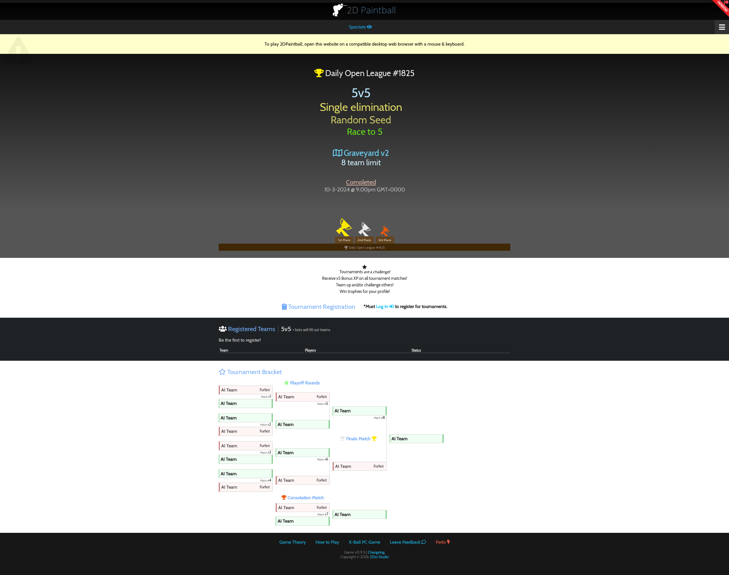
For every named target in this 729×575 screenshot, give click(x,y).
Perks (441, 542)
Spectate (358, 27)
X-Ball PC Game (364, 542)
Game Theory (292, 542)
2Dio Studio (379, 556)
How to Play (327, 542)
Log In (382, 306)
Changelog (376, 552)
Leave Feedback (405, 542)
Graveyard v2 (365, 153)
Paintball (371, 10)
